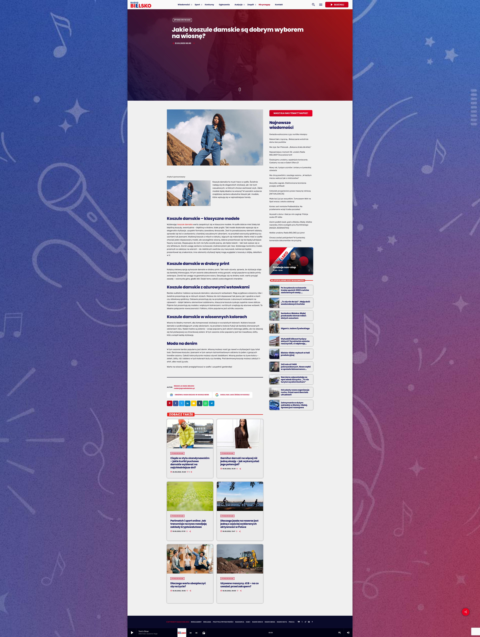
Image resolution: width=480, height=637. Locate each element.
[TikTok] (305, 622)
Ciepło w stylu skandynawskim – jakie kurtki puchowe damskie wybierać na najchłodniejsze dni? (190, 462)
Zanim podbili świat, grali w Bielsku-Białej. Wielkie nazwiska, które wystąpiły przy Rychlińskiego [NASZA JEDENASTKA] (290, 225)
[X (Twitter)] (302, 622)
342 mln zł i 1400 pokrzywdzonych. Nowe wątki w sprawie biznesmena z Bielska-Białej (296, 368)
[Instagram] (309, 622)
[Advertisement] (240, 66)
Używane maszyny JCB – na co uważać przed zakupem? (239, 585)
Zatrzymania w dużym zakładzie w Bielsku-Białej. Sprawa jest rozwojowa (294, 405)
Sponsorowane (182, 20)
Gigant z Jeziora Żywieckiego (295, 328)
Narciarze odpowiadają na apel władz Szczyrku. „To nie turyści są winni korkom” (295, 379)
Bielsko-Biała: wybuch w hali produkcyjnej (295, 354)
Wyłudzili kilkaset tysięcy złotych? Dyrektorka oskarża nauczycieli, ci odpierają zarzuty (295, 342)
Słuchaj (337, 5)
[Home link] (141, 5)
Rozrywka (278, 263)
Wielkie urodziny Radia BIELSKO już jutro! (287, 233)
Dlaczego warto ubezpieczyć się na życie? (188, 585)
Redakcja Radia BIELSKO (184, 386)
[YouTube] (299, 622)
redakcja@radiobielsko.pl (184, 388)
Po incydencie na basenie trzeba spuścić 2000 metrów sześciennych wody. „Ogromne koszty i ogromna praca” (295, 292)
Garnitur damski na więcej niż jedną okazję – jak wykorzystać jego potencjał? (239, 461)
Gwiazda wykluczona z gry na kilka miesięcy (288, 134)
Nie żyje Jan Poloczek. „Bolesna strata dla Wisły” (290, 147)
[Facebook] (312, 622)
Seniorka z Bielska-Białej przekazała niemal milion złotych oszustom (293, 316)
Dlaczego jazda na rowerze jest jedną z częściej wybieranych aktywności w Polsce (239, 524)
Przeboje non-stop (284, 267)
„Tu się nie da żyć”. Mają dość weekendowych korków (295, 302)
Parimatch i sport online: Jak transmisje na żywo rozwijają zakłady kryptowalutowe (188, 524)
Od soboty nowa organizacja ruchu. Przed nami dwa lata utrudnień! (295, 392)
